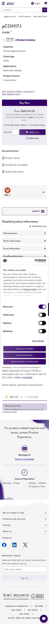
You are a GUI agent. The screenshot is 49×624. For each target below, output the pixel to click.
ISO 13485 (16, 610)
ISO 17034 (24, 614)
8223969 (27, 377)
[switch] (42, 315)
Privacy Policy (30, 289)
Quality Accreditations (16, 606)
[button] (44, 10)
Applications (10, 16)
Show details (38, 341)
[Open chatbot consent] (44, 619)
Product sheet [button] (12, 158)
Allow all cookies (24, 348)
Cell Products (24, 16)
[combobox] (22, 10)
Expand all (39, 226)
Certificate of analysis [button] (16, 164)
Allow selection (25, 355)
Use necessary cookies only (24, 361)
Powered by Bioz (10, 412)
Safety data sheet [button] (14, 171)
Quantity (7, 132)
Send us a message (24, 459)
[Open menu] (3, 4)
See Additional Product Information (18, 93)
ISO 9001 (39, 606)
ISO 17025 (33, 610)
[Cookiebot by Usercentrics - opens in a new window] (35, 261)
